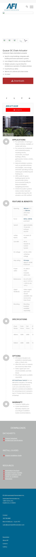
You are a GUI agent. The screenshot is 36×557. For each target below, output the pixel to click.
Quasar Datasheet (11, 438)
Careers (5, 543)
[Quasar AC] (10, 40)
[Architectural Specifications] (4, 440)
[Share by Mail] (29, 98)
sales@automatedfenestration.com (13, 525)
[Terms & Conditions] (4, 477)
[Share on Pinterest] (22, 98)
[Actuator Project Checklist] (4, 473)
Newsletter (6, 537)
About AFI (5, 540)
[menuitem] (26, 7)
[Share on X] (14, 98)
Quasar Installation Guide (13, 455)
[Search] (26, 7)
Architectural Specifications (14, 440)
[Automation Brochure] (4, 471)
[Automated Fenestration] (15, 7)
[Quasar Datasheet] (4, 438)
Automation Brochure (12, 470)
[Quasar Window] (20, 40)
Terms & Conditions (11, 477)
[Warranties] (4, 479)
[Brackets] (25, 40)
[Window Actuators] (15, 40)
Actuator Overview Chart (13, 475)
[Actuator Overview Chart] (4, 475)
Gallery (5, 547)
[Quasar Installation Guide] (4, 455)
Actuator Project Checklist (13, 473)
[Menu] (30, 7)
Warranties (8, 479)
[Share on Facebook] (6, 98)
